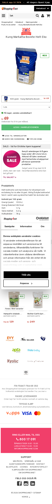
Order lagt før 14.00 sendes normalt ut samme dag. (26, 397)
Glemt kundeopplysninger (22, 464)
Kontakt (40, 464)
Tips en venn (35, 139)
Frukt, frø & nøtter (8, 25)
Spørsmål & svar (33, 461)
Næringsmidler (32, 22)
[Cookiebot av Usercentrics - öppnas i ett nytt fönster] (37, 219)
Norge (25, 497)
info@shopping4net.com (26, 449)
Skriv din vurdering (14, 139)
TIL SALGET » (9, 177)
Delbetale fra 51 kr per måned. (14, 122)
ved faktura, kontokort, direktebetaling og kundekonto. (26, 405)
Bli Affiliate (12, 467)
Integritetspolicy (39, 467)
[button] (48, 16)
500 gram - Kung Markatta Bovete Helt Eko (29, 98)
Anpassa (24, 283)
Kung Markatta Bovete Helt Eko (30, 25)
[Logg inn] (42, 16)
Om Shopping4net (26, 473)
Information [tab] (26, 226)
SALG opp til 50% (11, 2)
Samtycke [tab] (9, 226)
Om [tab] (42, 226)
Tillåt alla (26, 274)
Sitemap (37, 493)
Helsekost (19, 22)
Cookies (24, 467)
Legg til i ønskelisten (15, 136)
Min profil (18, 461)
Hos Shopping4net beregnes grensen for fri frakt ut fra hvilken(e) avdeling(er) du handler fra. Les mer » (26, 389)
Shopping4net (7, 22)
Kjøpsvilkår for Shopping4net (27, 470)
